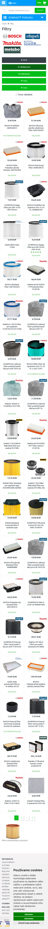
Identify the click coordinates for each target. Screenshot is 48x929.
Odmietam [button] (28, 918)
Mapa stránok (8, 893)
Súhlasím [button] (29, 914)
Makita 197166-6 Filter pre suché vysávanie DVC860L (36, 644)
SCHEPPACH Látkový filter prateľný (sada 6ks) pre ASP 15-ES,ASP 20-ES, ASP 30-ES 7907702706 (36, 408)
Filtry (12, 24)
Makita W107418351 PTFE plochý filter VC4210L (36, 287)
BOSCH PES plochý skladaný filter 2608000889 (12, 565)
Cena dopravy (8, 862)
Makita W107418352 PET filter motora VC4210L (36, 445)
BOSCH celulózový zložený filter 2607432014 (12, 763)
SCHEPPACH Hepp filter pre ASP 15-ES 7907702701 (12, 207)
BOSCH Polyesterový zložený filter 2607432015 (12, 604)
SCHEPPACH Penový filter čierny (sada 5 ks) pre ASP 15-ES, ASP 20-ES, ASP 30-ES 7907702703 (36, 726)
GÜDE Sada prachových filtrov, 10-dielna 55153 (12, 684)
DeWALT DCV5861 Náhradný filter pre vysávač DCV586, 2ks (36, 485)
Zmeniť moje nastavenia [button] (28, 923)
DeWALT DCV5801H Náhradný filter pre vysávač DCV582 (12, 445)
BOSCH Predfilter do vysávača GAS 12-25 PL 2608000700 (36, 207)
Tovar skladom (25, 94)
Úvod (4, 24)
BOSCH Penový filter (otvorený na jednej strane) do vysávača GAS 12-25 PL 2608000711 (12, 726)
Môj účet (6, 910)
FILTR (25, 60)
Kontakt (5, 874)
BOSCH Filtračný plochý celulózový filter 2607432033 (36, 128)
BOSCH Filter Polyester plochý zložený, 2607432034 (12, 167)
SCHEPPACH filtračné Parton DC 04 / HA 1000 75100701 (36, 525)
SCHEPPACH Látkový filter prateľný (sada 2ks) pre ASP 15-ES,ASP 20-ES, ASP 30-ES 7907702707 (36, 329)
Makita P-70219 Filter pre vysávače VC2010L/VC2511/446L (12, 326)
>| (32, 818)
